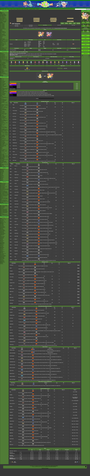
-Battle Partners (2, 254)
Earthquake (16, 195)
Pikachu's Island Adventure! (3, 210)
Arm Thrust (14, 116)
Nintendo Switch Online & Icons (4, 164)
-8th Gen (1, 37)
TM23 (10, 192)
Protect (16, 183)
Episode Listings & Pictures (3, 52)
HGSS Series (1, 177)
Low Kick (11, 312)
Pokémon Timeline (2, 38)
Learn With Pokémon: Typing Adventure (3, 123)
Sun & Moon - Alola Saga (3, 59)
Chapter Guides (2, 171)
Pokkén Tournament (2, 112)
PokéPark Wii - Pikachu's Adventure (3, 131)
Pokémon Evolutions (2, 66)
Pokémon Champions (3, 81)
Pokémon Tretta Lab (2, 117)
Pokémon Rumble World (3, 109)
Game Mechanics (2, 34)
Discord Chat (1, 47)
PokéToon (1, 68)
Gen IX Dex (16, 25)
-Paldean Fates (2, 234)
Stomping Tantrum (12, 341)
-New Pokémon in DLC (3, 49)
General (62, 23)
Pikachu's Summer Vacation (3, 205)
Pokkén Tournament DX (3, 100)
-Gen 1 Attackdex (2, 23)
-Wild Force (1, 259)
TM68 (10, 233)
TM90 (10, 253)
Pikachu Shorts (4, 204)
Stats (74, 23)
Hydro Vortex (12, 370)
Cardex (1, 33)
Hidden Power (17, 174)
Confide (16, 259)
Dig (10, 391)
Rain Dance (16, 186)
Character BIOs (2, 170)
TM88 (10, 250)
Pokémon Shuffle (2, 108)
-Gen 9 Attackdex (2, 28)
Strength (11, 406)
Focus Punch (12, 300)
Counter (11, 285)
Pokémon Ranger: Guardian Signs (3, 128)
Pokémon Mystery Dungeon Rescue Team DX (3, 91)
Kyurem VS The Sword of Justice (4, 194)
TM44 (10, 212)
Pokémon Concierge (2, 72)
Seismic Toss (15, 145)
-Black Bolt (1, 228)
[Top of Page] (86, 466)
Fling (15, 227)
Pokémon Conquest (2, 119)
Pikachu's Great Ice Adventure (4, 211)
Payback (16, 230)
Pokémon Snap (2, 154)
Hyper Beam (16, 180)
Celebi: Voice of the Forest (3, 186)
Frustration (16, 189)
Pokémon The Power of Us (3, 200)
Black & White (2, 115)
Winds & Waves (2, 78)
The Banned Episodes (3, 63)
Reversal (14, 157)
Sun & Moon (1, 96)
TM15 (10, 180)
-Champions (1, 36)
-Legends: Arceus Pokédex (3, 19)
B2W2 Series (1, 178)
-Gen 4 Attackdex (2, 25)
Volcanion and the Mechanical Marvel (4, 199)
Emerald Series (2, 175)
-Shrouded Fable (2, 232)
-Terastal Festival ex (2, 255)
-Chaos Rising (2, 225)
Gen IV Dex (16, 26)
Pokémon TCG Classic (3, 222)
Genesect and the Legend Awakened (3, 196)
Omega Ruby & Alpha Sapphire (4, 104)
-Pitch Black (1, 224)
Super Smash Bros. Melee (3, 151)
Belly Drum (14, 139)
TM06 (10, 168)
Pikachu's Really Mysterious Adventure (3, 213)
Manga (4, 167)
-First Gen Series (2, 242)
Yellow (1, 153)
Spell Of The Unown (2, 185)
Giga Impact (16, 233)
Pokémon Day (2, 43)
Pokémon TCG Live (2, 95)
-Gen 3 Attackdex (2, 24)
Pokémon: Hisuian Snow (3, 67)
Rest (15, 212)
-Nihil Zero (1, 249)
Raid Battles (1, 221)
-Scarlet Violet (2, 237)
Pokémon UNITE (2, 94)
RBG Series (1, 172)
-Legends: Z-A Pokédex (3, 21)
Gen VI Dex (59, 25)
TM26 (10, 195)
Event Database (2, 48)
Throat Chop (11, 344)
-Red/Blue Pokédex (2, 13)
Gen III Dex (30, 26)
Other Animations (2, 71)
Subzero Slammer (12, 376)
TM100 (11, 259)
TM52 (10, 224)
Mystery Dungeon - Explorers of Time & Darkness (4, 135)
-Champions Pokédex (3, 22)
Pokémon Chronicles (2, 62)
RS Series (1, 174)
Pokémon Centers (2, 39)
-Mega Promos (2, 243)
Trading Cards (4, 216)
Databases (4, 10)
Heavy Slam (14, 160)
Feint (10, 294)
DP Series (1, 176)
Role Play (11, 332)
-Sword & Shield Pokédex (3, 18)
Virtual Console (2, 160)
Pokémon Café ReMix (3, 83)
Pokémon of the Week (3, 35)
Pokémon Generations (3, 65)
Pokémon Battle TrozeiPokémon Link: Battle (4, 106)
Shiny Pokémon (2, 64)
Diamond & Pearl (2, 125)
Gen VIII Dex (31, 25)
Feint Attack (11, 265)
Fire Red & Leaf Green (3, 138)
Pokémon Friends (2, 82)
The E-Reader (2, 146)
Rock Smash (12, 397)
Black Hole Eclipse (12, 379)
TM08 (10, 171)
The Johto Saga (2, 55)
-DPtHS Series (2, 240)
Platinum (1, 126)
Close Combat (15, 154)
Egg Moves (78, 23)
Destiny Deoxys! (2, 188)
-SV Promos (1, 244)
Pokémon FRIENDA (2, 166)
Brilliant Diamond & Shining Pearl (4, 88)
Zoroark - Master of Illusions (3, 192)
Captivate (11, 412)
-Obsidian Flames (2, 236)
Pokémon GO (1, 90)
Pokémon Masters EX (3, 84)
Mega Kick (11, 432)
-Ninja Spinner (2, 248)
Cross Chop (11, 276)
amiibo (1, 163)
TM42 (10, 209)
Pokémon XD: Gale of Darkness (4, 140)
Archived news (2, 12)
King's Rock (26, 69)
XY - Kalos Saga (2, 58)
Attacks (70, 23)
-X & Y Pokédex (2, 16)
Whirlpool (11, 418)
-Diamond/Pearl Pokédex (3, 15)
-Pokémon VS (2, 261)
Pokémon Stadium (2, 156)
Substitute (16, 253)
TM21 (10, 189)
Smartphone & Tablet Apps (3, 162)
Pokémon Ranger (2, 143)
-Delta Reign (1, 223)
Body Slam (11, 435)
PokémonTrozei (2, 144)
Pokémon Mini (2, 150)
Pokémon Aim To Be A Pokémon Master (4, 60)
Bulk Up (16, 171)
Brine (13, 104)
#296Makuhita (14, 462)
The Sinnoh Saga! (2, 57)
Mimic (10, 441)
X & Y (1, 103)
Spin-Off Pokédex (2, 31)
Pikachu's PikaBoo (2, 207)
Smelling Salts (15, 142)
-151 (0, 235)
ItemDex (1, 29)
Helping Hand (12, 338)
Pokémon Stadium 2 (2, 149)
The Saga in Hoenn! (2, 56)
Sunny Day (16, 177)
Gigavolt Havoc (12, 373)
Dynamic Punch (12, 282)
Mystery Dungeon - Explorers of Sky (4, 132)
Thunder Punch (12, 315)
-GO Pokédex (1, 20)
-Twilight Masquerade (3, 233)
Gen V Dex (73, 25)
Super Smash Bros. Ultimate (3, 102)
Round (15, 221)
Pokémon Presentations (3, 44)
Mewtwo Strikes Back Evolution (4, 201)
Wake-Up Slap (15, 148)
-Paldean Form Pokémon (3, 50)
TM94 (10, 256)
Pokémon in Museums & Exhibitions (3, 42)
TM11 (10, 177)
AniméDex (1, 53)
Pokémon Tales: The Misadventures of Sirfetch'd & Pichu (4, 74)
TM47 (10, 218)
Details (77, 83)
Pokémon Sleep (2, 85)
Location (66, 23)
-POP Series (1, 246)
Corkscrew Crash (12, 364)
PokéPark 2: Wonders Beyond (4, 120)
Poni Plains (18, 83)
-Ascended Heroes (2, 226)
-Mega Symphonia (2, 251)
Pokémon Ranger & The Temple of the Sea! (4, 190)
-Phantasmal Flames (2, 227)
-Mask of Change (2, 258)
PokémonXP (1, 40)
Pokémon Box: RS (2, 142)
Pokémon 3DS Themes (3, 161)
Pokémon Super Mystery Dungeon (3, 110)
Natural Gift (11, 415)
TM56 (10, 227)
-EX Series (1, 241)
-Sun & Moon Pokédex (3, 17)
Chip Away (11, 303)
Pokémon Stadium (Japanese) (4, 155)
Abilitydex (1, 30)
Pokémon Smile (2, 92)
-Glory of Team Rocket (3, 253)
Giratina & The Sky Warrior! (3, 191)
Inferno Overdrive (12, 367)
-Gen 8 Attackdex (2, 27)
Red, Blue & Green (2, 152)
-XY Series (1, 239)
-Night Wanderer (2, 257)
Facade (16, 209)
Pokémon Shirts (2, 45)
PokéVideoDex (2, 70)
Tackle (14, 107)
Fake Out (14, 125)
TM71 (10, 236)
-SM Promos (1, 245)
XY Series (1, 179)
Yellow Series (1, 173)
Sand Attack (14, 113)
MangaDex (1, 169)
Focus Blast (16, 224)
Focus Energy (15, 110)
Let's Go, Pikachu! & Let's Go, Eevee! (4, 98)
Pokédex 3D (1, 121)
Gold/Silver (1, 148)
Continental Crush (12, 361)
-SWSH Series (2, 238)
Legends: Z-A (1, 80)
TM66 (10, 230)
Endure (14, 151)
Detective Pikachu (2, 101)
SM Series (1, 180)
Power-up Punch (12, 403)
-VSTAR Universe (2, 260)
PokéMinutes (1, 69)
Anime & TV (4, 51)
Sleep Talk (16, 250)
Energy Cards (2, 220)
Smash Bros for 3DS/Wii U (3, 113)
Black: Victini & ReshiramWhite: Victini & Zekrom (4, 193)
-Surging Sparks (2, 231)
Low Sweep (16, 218)
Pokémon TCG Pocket (3, 86)
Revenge (11, 279)
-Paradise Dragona (2, 256)
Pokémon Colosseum (3, 139)
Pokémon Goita (2, 165)
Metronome (11, 444)
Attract (15, 215)
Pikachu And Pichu (2, 206)
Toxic (15, 168)
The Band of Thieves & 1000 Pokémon (3, 107)
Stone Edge (16, 236)
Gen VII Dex (45, 25)
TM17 (10, 183)
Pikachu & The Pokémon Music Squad (4, 215)
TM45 (10, 215)
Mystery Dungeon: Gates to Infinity (3, 118)
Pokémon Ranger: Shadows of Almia (4, 134)
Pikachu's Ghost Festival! (3, 209)
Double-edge (12, 438)
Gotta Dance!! (2, 208)
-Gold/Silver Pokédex (2, 14)
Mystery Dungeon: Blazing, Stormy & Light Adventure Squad (4, 129)
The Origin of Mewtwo (3, 183)
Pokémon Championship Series (4, 159)
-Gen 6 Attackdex (2, 26)
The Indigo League (2, 54)
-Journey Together (2, 230)
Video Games (4, 76)
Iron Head (11, 309)
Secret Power (12, 400)
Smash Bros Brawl (2, 136)
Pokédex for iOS (2, 124)
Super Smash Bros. (2, 157)
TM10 (10, 174)
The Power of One (2, 184)
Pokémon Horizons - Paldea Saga (4, 61)
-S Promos (1, 263)
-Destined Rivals (2, 229)
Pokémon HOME (2, 89)
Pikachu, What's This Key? (3, 214)
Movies (4, 181)
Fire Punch (11, 318)
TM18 (10, 186)
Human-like (65, 68)
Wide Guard (11, 297)
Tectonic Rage (12, 358)
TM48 (10, 221)
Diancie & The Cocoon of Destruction (3, 197)
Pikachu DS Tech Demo (3, 145)
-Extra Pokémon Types (3, 219)
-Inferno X (1, 250)
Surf (15, 256)
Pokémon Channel (2, 141)
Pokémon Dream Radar (3, 116)
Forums (1, 46)
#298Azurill (75, 462)
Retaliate (11, 394)
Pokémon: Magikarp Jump (3, 99)
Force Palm (14, 128)
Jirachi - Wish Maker (2, 187)
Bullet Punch (11, 291)
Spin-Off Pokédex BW (3, 32)
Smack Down (16, 192)
